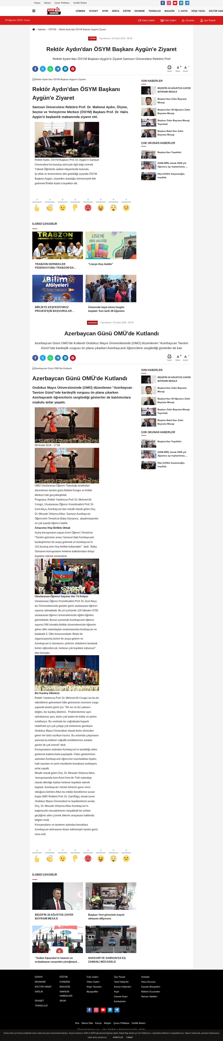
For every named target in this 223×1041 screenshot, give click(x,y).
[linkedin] (65, 69)
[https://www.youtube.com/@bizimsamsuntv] (175, 3)
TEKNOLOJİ (155, 11)
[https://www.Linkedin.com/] (181, 3)
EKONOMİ (140, 11)
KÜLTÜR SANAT (43, 987)
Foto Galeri (170, 20)
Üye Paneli (209, 20)
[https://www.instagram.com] (169, 3)
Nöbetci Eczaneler (150, 991)
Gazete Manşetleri (150, 987)
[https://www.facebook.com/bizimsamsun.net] (163, 3)
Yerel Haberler (121, 982)
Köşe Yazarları (94, 987)
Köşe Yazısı (198, 11)
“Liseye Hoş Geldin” (100, 264)
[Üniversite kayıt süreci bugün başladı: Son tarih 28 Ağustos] (111, 288)
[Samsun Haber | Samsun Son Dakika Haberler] (55, 11)
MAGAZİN (169, 11)
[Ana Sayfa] (33, 29)
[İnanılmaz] (113, 202)
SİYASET (93, 11)
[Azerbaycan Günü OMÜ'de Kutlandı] (52, 368)
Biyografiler (92, 991)
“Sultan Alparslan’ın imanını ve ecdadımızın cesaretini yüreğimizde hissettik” (56, 960)
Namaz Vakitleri (149, 996)
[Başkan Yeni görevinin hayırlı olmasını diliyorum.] (111, 896)
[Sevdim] (62, 202)
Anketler (145, 977)
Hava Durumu (148, 982)
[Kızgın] (88, 202)
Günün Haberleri (122, 987)
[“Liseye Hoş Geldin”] (111, 245)
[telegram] (58, 69)
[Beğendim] (37, 202)
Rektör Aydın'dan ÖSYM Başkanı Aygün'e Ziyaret (82, 29)
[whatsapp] (50, 69)
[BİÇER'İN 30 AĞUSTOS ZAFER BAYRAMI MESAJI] (57, 896)
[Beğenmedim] (75, 202)
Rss (77, 1023)
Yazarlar (189, 20)
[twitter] (43, 69)
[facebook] (35, 69)
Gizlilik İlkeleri (80, 3)
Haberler (42, 29)
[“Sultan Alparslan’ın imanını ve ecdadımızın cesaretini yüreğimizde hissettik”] (57, 939)
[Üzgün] (126, 202)
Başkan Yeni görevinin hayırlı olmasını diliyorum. (106, 916)
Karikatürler (120, 1001)
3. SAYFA (183, 11)
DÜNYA (115, 11)
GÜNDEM (80, 11)
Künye (37, 3)
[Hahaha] (100, 202)
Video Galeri (148, 20)
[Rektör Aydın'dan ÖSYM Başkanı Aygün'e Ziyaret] (59, 79)
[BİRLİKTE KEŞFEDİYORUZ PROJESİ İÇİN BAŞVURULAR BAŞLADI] (57, 288)
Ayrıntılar (118, 1037)
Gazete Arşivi (120, 996)
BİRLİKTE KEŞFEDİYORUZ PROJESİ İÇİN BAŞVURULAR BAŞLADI (53, 309)
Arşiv (116, 991)
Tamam (129, 1037)
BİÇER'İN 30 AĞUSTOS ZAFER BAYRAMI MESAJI (54, 916)
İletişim (47, 3)
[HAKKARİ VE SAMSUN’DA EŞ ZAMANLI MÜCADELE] (111, 939)
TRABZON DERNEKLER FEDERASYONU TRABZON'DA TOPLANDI (54, 266)
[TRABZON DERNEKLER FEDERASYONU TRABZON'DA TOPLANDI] (57, 245)
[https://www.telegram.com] (187, 3)
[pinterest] (73, 69)
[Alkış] (50, 202)
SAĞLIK (39, 991)
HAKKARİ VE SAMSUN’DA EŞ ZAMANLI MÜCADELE (107, 960)
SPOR (105, 11)
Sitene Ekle (87, 1023)
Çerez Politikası (62, 3)
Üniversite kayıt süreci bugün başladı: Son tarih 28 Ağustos (106, 309)
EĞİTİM (127, 11)
